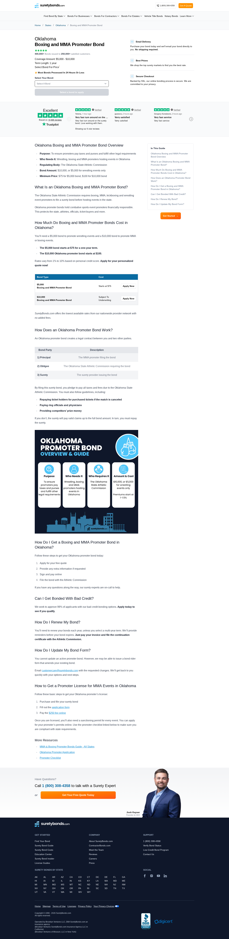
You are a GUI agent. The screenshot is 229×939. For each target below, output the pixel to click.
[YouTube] (158, 875)
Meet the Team (96, 850)
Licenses (71, 906)
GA (123, 877)
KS (79, 881)
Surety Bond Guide (44, 845)
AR (53, 877)
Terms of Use (59, 906)
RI (88, 888)
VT (53, 892)
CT (88, 877)
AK (36, 877)
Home (38, 25)
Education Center (43, 854)
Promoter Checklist (50, 758)
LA (97, 881)
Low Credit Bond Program (156, 850)
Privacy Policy (85, 906)
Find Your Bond (42, 841)
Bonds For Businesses (78, 16)
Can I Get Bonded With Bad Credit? (168, 194)
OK (62, 888)
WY (89, 892)
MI (36, 884)
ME (123, 881)
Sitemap (47, 906)
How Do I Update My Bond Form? (168, 204)
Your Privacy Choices (103, 906)
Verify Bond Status (152, 845)
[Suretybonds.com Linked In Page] (165, 875)
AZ (62, 877)
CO (80, 877)
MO (54, 884)
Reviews (93, 854)
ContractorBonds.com (99, 845)
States (48, 25)
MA (106, 881)
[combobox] (72, 83)
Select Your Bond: (44, 78)
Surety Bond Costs (44, 850)
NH (106, 884)
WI (71, 892)
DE (106, 877)
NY (44, 888)
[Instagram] (151, 875)
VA (44, 892)
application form (60, 707)
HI (36, 881)
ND (88, 884)
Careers (93, 858)
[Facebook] (144, 875)
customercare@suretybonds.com (60, 670)
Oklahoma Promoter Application (57, 752)
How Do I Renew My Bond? (164, 199)
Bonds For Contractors (105, 16)
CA (71, 877)
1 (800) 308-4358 (56, 786)
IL (62, 881)
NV (36, 888)
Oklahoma (61, 25)
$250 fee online (57, 713)
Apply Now (128, 286)
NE (97, 884)
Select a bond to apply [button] (72, 92)
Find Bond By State (53, 16)
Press (92, 863)
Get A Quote (186, 5)
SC (97, 888)
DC (97, 877)
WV (80, 892)
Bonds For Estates (130, 16)
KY (88, 881)
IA (44, 881)
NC (79, 884)
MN (45, 884)
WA (62, 892)
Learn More (185, 16)
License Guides (42, 863)
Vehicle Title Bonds (153, 16)
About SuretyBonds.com (101, 841)
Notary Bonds (171, 16)
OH (53, 888)
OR (71, 888)
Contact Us (148, 854)
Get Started (170, 216)
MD (115, 881)
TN (114, 888)
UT (36, 892)
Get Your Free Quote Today (78, 795)
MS (62, 884)
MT (71, 884)
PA (79, 888)
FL (114, 877)
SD (106, 888)
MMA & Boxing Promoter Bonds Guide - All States (67, 746)
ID (53, 881)
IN (71, 881)
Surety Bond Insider (44, 858)
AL (44, 877)
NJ (114, 884)
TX (123, 888)
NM (123, 884)
